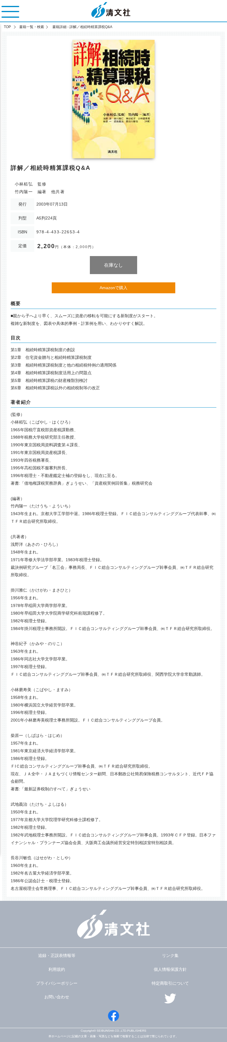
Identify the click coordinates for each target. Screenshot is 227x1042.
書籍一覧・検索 (31, 27)
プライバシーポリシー (56, 983)
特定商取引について (170, 983)
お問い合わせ (56, 996)
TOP (7, 27)
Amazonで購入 (113, 287)
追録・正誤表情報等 (56, 955)
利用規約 (56, 969)
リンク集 (170, 955)
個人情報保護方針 (170, 969)
